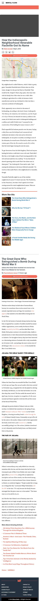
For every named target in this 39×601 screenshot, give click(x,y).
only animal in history (18, 346)
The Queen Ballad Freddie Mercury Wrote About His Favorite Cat (19, 554)
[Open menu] (3, 3)
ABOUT (3, 584)
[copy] (13, 52)
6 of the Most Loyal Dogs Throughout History (18, 564)
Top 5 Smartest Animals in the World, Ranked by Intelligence (19, 560)
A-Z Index (4, 595)
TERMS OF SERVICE (28, 589)
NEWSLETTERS (5, 587)
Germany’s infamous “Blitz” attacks (15, 412)
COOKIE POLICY (5, 589)
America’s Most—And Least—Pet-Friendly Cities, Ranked (19, 537)
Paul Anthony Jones (10, 273)
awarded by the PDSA (12, 329)
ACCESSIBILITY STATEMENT (8, 592)
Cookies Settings (27, 595)
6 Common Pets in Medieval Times (15, 533)
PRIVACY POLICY (27, 587)
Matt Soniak (8, 49)
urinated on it (23, 423)
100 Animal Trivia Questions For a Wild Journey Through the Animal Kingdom (19, 529)
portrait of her (13, 475)
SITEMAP (25, 592)
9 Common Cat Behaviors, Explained (15, 545)
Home (4, 570)
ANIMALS (11, 570)
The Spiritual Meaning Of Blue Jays (15, 542)
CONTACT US (26, 584)
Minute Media (16, 599)
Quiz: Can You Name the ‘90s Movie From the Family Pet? (18, 549)
